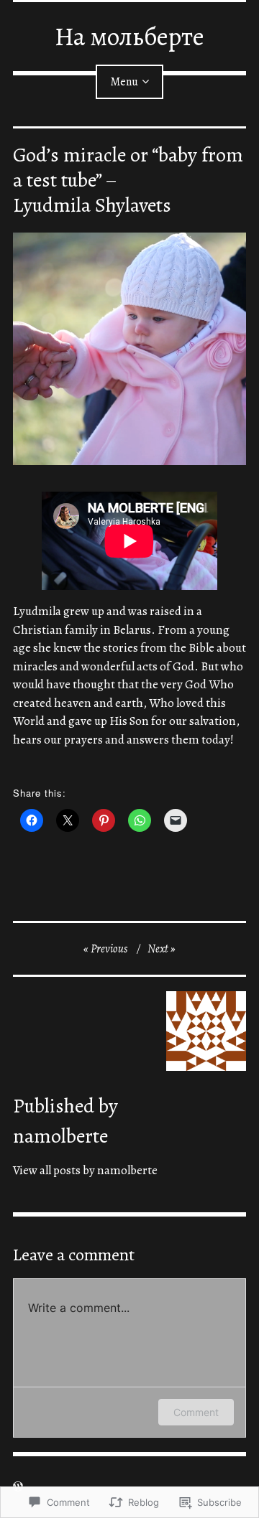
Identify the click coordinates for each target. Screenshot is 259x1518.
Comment (196, 1412)
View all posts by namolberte (85, 1170)
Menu (124, 82)
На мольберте (129, 36)
